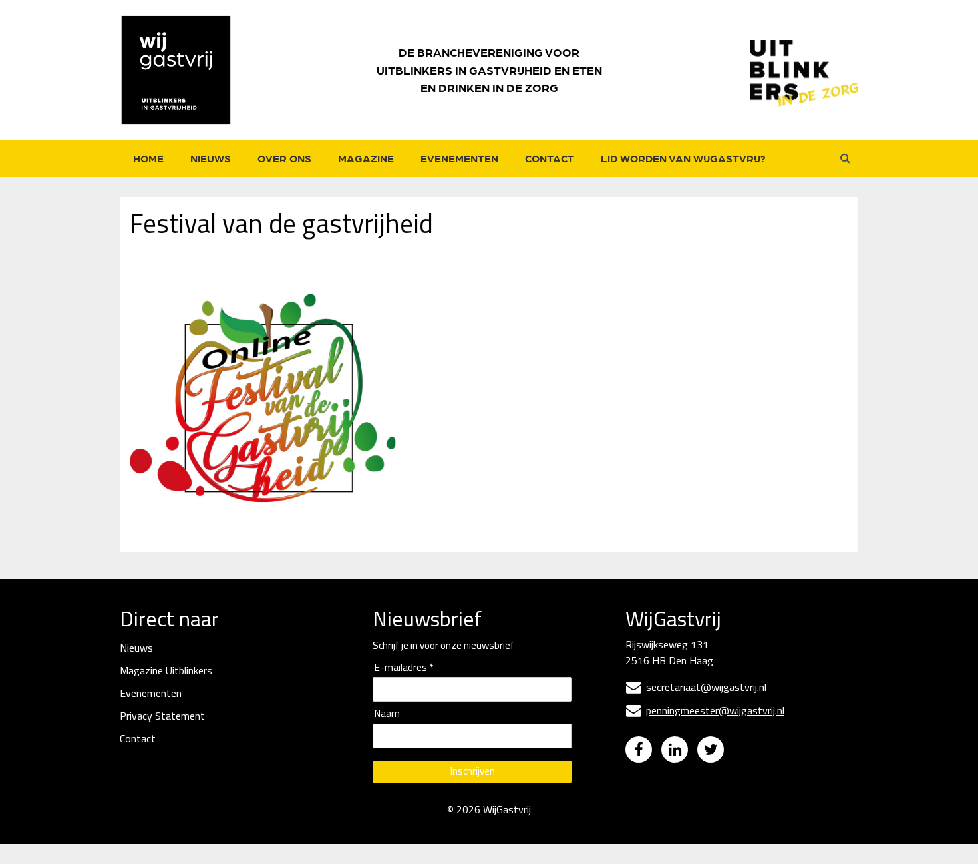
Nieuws (210, 158)
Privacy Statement (162, 716)
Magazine (366, 158)
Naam (387, 714)
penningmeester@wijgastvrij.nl (705, 710)
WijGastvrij (507, 809)
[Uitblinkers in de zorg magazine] (804, 70)
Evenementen (459, 158)
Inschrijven (472, 771)
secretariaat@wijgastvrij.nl (696, 687)
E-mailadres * (404, 668)
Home (148, 158)
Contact (549, 158)
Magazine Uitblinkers (166, 670)
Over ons (284, 158)
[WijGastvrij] (182, 70)
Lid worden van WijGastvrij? (683, 158)
